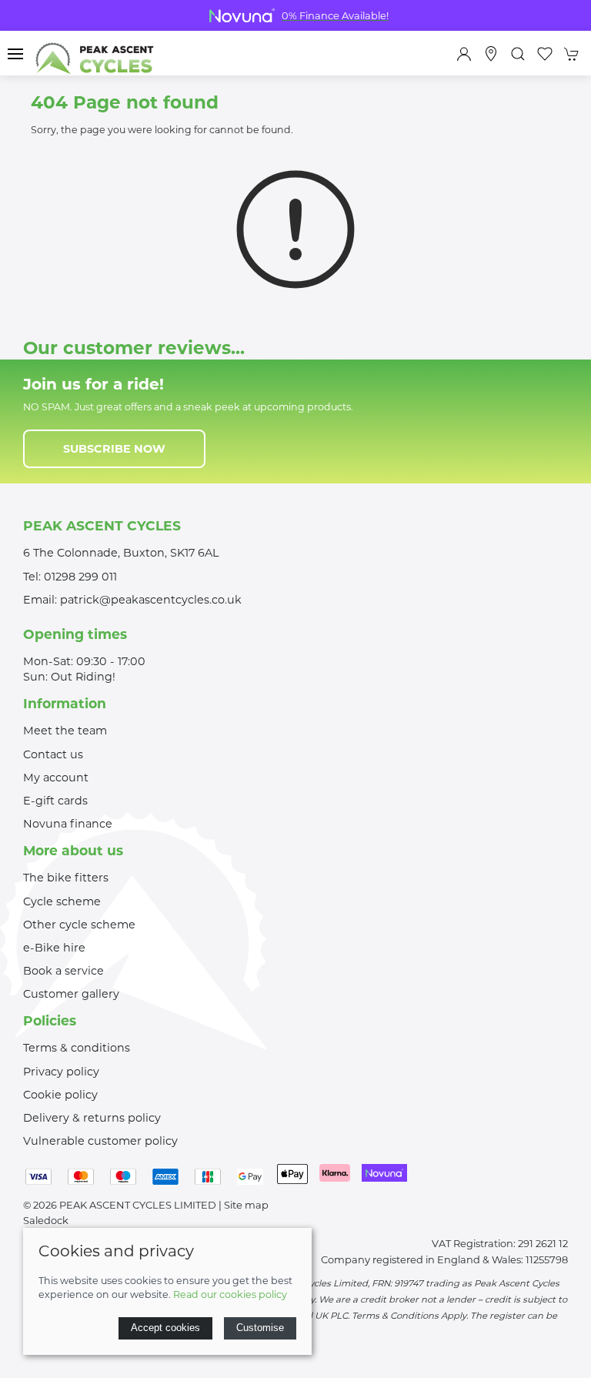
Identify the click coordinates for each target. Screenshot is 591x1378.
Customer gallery (71, 994)
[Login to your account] (464, 53)
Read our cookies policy (230, 1294)
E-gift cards (55, 801)
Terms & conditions (76, 1048)
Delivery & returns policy (92, 1118)
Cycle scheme (62, 901)
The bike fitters (66, 878)
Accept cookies (165, 1327)
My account (55, 777)
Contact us (53, 754)
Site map (246, 1205)
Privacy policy (61, 1072)
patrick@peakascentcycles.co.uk (151, 600)
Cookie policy (60, 1095)
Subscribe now (114, 449)
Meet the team (65, 730)
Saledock (45, 1220)
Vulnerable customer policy (100, 1141)
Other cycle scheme (79, 924)
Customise (260, 1327)
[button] (15, 53)
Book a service (63, 971)
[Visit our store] (491, 53)
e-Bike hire (54, 948)
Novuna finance (67, 824)
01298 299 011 (80, 577)
